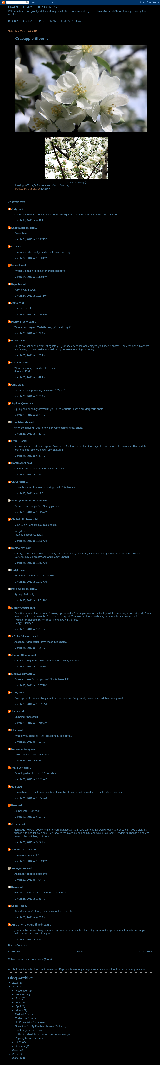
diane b (15, 340)
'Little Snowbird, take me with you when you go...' (43, 1034)
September (22, 994)
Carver (15, 481)
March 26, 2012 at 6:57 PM (30, 816)
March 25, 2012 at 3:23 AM (30, 414)
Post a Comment (18, 945)
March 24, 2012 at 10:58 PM (30, 295)
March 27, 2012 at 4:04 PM (30, 879)
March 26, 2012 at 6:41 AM (30, 760)
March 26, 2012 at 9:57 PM (30, 842)
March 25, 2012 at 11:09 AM (30, 540)
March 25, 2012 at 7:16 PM (30, 647)
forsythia (19, 531)
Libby (14, 692)
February (21, 1041)
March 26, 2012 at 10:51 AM (30, 779)
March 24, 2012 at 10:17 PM (30, 239)
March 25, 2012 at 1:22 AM (30, 333)
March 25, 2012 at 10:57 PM (30, 685)
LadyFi (15, 570)
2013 (15, 982)
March (20, 1010)
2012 (15, 986)
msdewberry (19, 673)
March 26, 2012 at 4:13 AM (30, 741)
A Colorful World (21, 636)
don (13, 786)
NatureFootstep (20, 749)
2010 (15, 1053)
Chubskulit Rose (21, 519)
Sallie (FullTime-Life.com (26, 500)
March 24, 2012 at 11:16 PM (30, 314)
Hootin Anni (18, 462)
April (19, 1006)
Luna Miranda (19, 422)
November (22, 990)
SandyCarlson (20, 227)
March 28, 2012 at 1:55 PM (30, 898)
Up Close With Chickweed (30, 1022)
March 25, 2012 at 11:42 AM (30, 581)
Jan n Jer (17, 767)
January (21, 1046)
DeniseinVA (18, 548)
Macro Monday (60, 185)
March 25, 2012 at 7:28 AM (30, 474)
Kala (14, 887)
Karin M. (16, 362)
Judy (14, 209)
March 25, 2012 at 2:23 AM (30, 355)
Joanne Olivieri (20, 655)
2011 (15, 1049)
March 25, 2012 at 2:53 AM (30, 396)
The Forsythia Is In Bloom (30, 1030)
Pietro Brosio (19, 321)
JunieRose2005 (20, 849)
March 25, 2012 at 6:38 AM (30, 455)
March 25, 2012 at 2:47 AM (30, 377)
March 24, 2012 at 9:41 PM (30, 220)
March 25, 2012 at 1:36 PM (30, 629)
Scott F (15, 905)
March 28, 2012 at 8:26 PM (30, 917)
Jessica (15, 824)
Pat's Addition (20, 588)
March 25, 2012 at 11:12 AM (30, 562)
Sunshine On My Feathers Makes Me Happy (41, 1026)
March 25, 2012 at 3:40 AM (30, 433)
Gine (14, 384)
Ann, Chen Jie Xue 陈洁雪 (27, 924)
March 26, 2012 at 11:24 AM (30, 798)
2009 (15, 1057)
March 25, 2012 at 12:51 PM (30, 600)
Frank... (16, 441)
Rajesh (15, 284)
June (19, 998)
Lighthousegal (20, 607)
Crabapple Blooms (25, 1018)
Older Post (145, 951)
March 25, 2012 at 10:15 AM (30, 512)
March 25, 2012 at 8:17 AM (30, 493)
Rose (14, 805)
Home (80, 951)
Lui (13, 246)
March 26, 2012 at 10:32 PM (30, 861)
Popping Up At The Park (29, 1038)
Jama (14, 302)
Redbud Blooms (24, 1014)
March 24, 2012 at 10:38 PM (30, 276)
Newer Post (15, 951)
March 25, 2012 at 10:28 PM (30, 666)
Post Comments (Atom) (38, 959)
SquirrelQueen (20, 403)
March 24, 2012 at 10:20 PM (30, 258)
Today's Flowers (36, 185)
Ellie (14, 730)
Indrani (15, 265)
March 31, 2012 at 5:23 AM (30, 939)
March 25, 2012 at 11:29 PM (30, 704)
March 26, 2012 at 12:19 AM (30, 723)
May (18, 1002)
